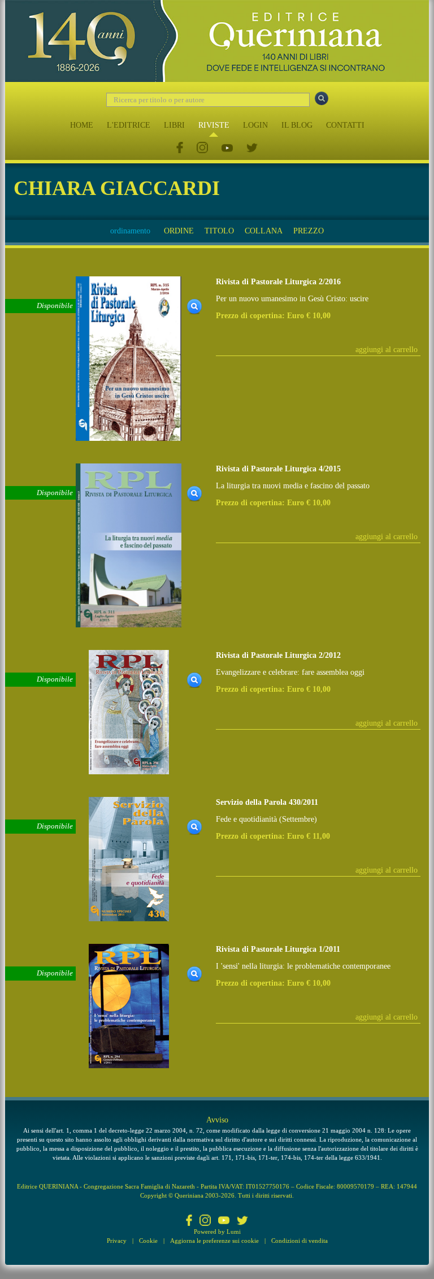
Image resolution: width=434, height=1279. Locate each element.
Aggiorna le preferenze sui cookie (214, 1240)
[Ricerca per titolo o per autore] (321, 98)
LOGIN (255, 125)
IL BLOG (297, 125)
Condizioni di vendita (299, 1240)
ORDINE (179, 231)
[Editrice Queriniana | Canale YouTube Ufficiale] (227, 148)
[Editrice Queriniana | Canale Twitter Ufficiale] (252, 148)
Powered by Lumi (217, 1231)
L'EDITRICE (128, 125)
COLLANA (264, 231)
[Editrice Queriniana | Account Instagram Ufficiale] (202, 148)
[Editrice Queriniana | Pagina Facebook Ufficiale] (180, 148)
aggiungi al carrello (386, 349)
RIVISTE (213, 125)
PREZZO (308, 231)
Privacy (117, 1240)
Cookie (148, 1240)
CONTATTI (345, 125)
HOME (81, 125)
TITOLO (219, 231)
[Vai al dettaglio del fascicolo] (128, 358)
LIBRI (174, 125)
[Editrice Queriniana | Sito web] (217, 41)
